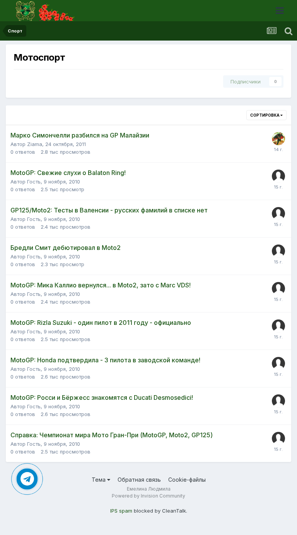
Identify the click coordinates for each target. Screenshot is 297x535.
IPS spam (121, 511)
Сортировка (265, 115)
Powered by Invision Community (148, 496)
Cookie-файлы (187, 479)
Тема (99, 479)
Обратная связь (139, 479)
